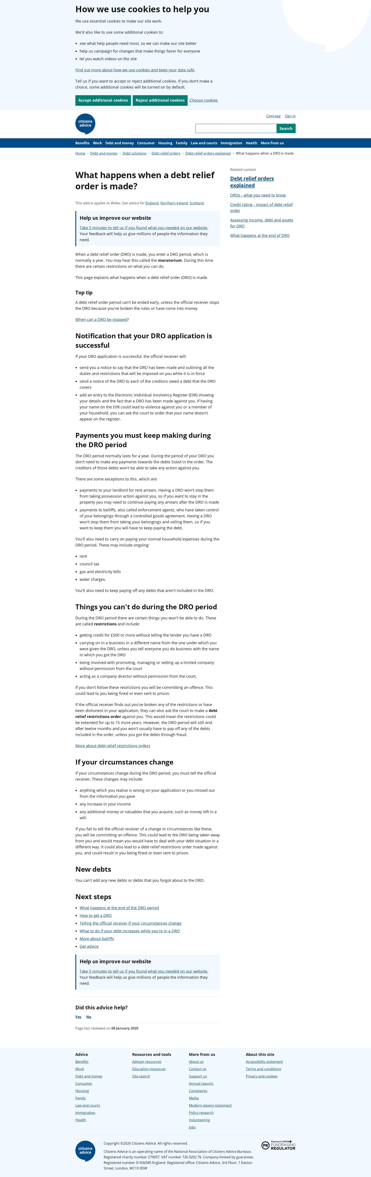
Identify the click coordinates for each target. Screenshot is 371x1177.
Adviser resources (146, 1061)
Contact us (197, 1069)
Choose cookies (203, 100)
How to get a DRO (96, 915)
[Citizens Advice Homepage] (86, 124)
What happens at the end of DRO (260, 235)
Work (97, 143)
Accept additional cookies (103, 100)
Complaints (198, 1090)
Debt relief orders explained (208, 153)
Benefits (82, 143)
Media (194, 1098)
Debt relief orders (166, 153)
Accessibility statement (264, 1061)
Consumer (146, 143)
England (152, 203)
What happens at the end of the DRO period (119, 907)
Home (80, 153)
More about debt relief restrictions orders (112, 745)
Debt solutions (134, 153)
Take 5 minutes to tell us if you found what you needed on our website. (144, 227)
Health (251, 143)
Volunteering (199, 1120)
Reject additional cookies (160, 100)
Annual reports (201, 1083)
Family (181, 143)
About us (196, 1061)
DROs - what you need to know (258, 195)
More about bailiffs (97, 938)
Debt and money (119, 143)
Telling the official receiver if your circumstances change (130, 923)
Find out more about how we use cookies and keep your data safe (134, 69)
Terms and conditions (263, 1069)
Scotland (197, 203)
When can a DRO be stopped (101, 319)
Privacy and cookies (262, 1076)
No (88, 1016)
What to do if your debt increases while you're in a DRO (130, 930)
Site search (141, 1076)
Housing (165, 143)
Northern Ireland (174, 203)
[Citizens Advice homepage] (86, 1151)
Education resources (149, 1069)
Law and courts (204, 143)
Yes (78, 1016)
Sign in (290, 116)
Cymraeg (273, 116)
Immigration (231, 143)
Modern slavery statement (210, 1105)
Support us (198, 1076)
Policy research (201, 1112)
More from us (272, 143)
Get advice (89, 946)
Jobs (192, 1127)
